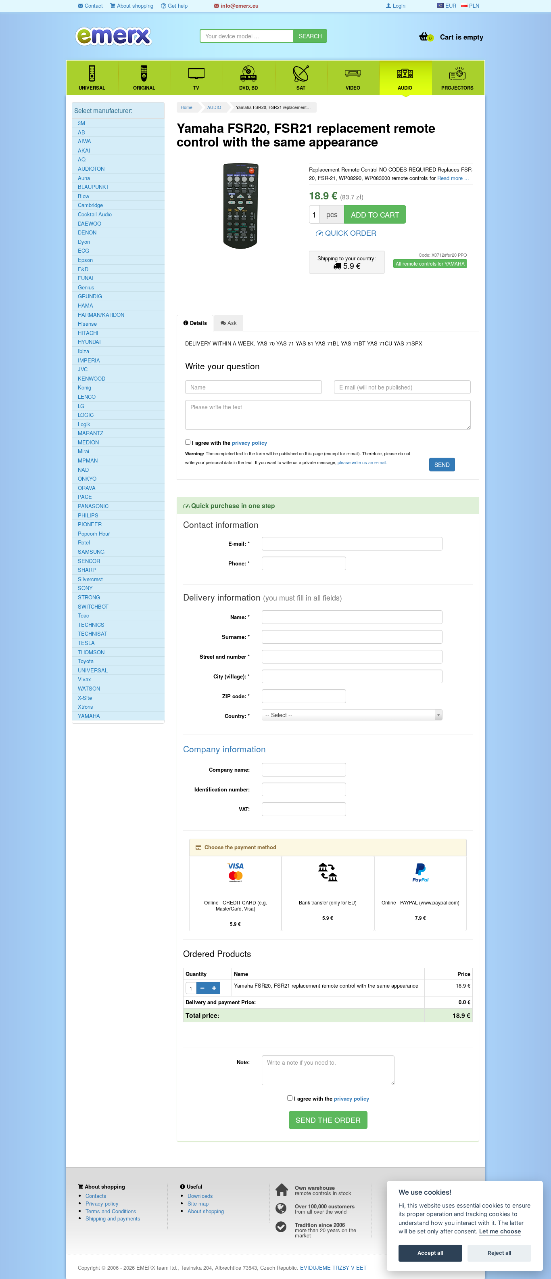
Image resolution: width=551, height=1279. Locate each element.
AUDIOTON (91, 168)
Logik (84, 424)
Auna (84, 178)
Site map (198, 1203)
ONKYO (87, 478)
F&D (83, 269)
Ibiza (83, 351)
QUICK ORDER (349, 232)
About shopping (134, 5)
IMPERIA (89, 360)
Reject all (499, 1253)
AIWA (84, 141)
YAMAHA (89, 716)
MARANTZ (90, 433)
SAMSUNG (91, 551)
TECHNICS (91, 625)
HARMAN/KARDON (101, 315)
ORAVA (87, 488)
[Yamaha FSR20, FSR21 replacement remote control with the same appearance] (240, 205)
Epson (85, 260)
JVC (83, 369)
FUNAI (86, 278)
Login (398, 5)
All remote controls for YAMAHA (430, 263)
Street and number (225, 656)
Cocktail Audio (95, 214)
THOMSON (91, 652)
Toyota (86, 661)
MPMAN (88, 460)
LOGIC (86, 415)
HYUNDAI (89, 342)
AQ (82, 159)
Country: (237, 716)
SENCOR (89, 561)
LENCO (87, 397)
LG (81, 406)
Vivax (84, 679)
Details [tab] (197, 323)
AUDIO (214, 107)
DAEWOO (89, 223)
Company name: (229, 769)
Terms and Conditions (111, 1211)
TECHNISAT (92, 633)
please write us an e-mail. (362, 462)
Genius (86, 287)
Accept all (430, 1253)
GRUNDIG (90, 296)
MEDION (88, 442)
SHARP (87, 570)
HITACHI (88, 333)
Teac (83, 615)
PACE (85, 497)
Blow (83, 196)
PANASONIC (93, 506)
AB (81, 132)
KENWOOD (91, 378)
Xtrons (85, 706)
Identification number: (222, 789)
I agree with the (228, 442)
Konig (84, 387)
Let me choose (500, 1231)
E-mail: (239, 543)
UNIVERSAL (93, 670)
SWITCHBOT (93, 606)
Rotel (84, 542)
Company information (224, 749)
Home (186, 107)
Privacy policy (102, 1203)
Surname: (236, 637)
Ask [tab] (231, 323)
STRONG (89, 597)
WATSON (89, 688)
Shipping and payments (113, 1218)
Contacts (96, 1195)
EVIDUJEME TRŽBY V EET (333, 1267)
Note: (243, 1062)
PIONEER (90, 524)
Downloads (200, 1195)
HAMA (85, 305)
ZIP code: (236, 696)
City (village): (231, 676)
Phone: (239, 563)
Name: (240, 617)
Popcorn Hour (94, 533)
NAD (83, 470)
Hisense (87, 323)
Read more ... (453, 178)
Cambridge (90, 205)
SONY (85, 588)
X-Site (85, 698)
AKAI (84, 150)
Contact (93, 5)
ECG (83, 250)
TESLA (86, 643)
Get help (177, 5)
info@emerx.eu (239, 5)
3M (81, 123)
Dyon (84, 242)
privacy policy (249, 442)
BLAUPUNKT (93, 187)
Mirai (83, 451)
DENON (87, 232)
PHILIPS (88, 515)
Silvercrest (90, 579)
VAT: (244, 809)
